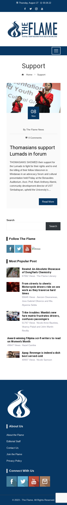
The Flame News (35, 129)
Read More (48, 201)
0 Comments (35, 138)
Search (10, 220)
